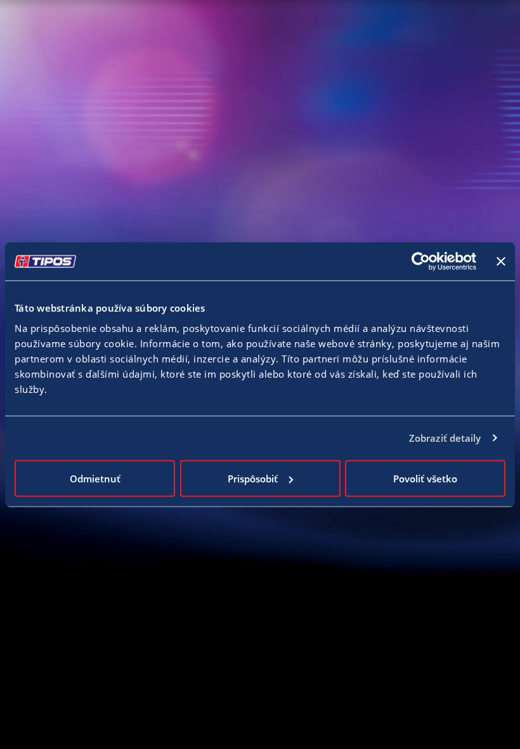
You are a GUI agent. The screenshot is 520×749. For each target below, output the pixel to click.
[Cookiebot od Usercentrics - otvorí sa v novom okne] (420, 261)
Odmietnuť (95, 478)
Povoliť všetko (425, 478)
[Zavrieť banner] (501, 261)
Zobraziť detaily (445, 438)
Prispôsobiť (253, 478)
